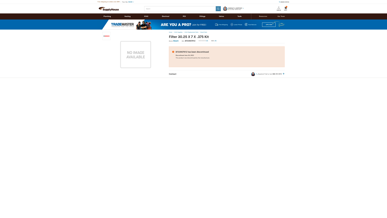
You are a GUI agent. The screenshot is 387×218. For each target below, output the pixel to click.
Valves (221, 16)
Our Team (281, 16)
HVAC (146, 16)
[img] (202, 40)
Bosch (175, 41)
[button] (243, 8)
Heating (127, 16)
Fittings (202, 16)
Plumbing (107, 16)
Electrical (165, 16)
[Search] (218, 8)
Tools (240, 16)
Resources (263, 16)
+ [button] (284, 74)
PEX (184, 16)
